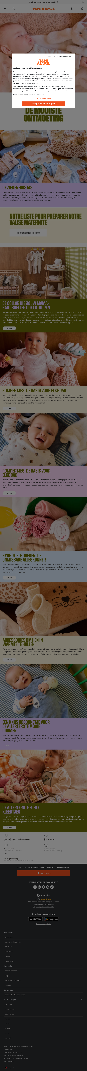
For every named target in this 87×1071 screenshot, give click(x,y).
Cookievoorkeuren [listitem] (44, 99)
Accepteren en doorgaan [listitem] (43, 103)
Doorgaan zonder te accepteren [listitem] (60, 56)
